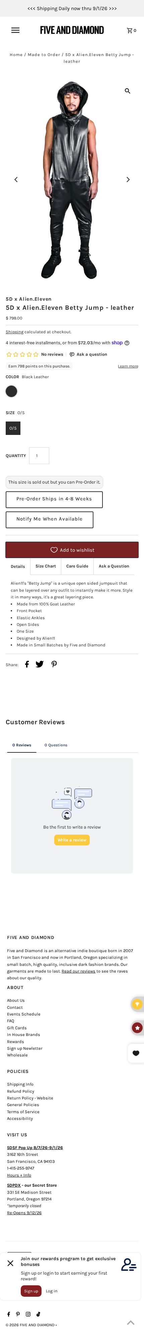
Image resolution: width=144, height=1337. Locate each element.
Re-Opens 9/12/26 (24, 1212)
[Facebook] (8, 1315)
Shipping (14, 331)
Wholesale (17, 1054)
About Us (16, 1000)
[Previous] (16, 179)
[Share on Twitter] (39, 665)
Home (16, 54)
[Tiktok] (37, 1315)
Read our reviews (78, 971)
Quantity (16, 455)
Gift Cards (17, 1027)
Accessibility (20, 1118)
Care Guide (77, 565)
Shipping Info (20, 1084)
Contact (15, 1007)
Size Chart (45, 565)
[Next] (127, 179)
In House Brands (23, 1034)
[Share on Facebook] (27, 665)
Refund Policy (20, 1091)
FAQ (10, 1020)
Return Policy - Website (30, 1097)
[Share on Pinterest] (54, 665)
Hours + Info (19, 1175)
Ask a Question (114, 565)
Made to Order (44, 54)
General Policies (23, 1104)
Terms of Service (23, 1111)
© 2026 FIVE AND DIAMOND (31, 1325)
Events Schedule (24, 1014)
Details (18, 566)
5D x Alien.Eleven (29, 299)
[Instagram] (27, 1315)
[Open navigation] (19, 30)
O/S (13, 428)
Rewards (15, 1041)
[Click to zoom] (127, 90)
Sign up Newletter (25, 1048)
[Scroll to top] (130, 1323)
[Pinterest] (17, 1315)
